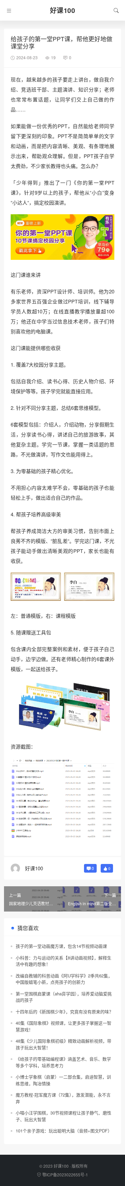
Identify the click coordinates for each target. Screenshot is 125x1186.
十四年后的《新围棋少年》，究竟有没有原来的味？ (64, 1011)
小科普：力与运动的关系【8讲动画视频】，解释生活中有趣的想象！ (63, 960)
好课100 (61, 1166)
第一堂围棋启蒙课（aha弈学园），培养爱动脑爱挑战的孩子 (64, 996)
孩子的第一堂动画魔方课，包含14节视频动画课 (61, 946)
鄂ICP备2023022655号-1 (65, 1174)
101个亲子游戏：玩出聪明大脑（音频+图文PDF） (64, 1130)
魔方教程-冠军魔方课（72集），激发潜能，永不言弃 (63, 1098)
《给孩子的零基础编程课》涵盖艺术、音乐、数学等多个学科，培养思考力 (63, 1062)
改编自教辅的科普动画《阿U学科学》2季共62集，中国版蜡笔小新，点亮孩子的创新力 (64, 978)
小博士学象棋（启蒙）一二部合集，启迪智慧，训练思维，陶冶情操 (63, 1080)
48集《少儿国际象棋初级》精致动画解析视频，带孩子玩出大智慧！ (63, 1044)
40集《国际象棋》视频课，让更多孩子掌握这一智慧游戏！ (63, 1026)
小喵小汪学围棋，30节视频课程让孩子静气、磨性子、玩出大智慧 (63, 1115)
